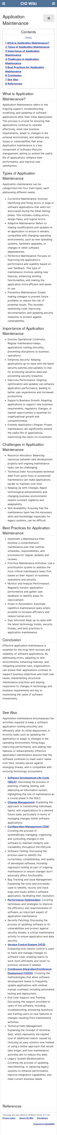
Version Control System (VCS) (26, 944)
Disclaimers (42, 1118)
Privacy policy (9, 1118)
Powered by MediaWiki (43, 1124)
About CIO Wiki (26, 1118)
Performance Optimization (24, 899)
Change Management (21, 802)
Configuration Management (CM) (28, 826)
